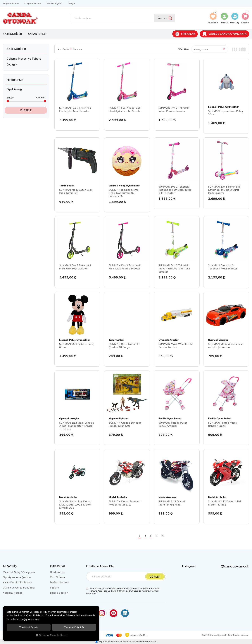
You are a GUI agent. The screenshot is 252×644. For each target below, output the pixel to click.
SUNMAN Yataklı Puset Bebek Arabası (172, 424)
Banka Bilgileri (54, 3)
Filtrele (26, 110)
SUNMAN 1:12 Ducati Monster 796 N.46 (171, 503)
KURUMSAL (58, 566)
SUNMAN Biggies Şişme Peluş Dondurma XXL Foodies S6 (124, 193)
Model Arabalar (68, 497)
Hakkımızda (57, 572)
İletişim (71, 3)
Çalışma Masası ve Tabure (24, 58)
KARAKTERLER (37, 34)
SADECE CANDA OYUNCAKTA (227, 33)
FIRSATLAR (188, 33)
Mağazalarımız (11, 3)
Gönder (155, 576)
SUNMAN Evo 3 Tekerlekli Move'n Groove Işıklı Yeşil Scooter (174, 268)
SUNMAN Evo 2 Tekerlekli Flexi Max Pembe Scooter (125, 267)
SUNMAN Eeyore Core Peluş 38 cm (225, 112)
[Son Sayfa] (163, 535)
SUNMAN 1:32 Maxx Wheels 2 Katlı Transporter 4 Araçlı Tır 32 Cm (76, 425)
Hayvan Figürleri (119, 418)
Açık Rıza (102, 590)
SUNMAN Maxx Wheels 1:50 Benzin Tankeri (175, 345)
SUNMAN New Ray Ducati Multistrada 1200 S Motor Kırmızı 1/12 (75, 504)
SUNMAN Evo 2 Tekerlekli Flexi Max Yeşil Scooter (75, 267)
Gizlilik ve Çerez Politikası (19, 587)
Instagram (215, 565)
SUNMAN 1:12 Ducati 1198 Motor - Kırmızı (224, 503)
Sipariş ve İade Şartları (17, 577)
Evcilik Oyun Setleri (170, 418)
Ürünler (12, 65)
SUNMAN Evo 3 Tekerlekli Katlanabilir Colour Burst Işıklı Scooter (224, 189)
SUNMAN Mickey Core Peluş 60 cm (76, 345)
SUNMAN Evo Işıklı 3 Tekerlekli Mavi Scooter (222, 267)
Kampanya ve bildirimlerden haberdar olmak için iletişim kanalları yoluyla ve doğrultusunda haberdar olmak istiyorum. (123, 590)
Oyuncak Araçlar (168, 340)
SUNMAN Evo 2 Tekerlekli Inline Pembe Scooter (174, 109)
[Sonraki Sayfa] (156, 535)
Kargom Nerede (32, 3)
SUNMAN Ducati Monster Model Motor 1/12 (124, 503)
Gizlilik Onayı (118, 590)
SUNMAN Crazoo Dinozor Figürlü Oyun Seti (125, 424)
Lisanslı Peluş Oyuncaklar (223, 106)
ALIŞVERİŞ (10, 566)
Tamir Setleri (67, 185)
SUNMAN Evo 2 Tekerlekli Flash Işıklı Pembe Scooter (125, 109)
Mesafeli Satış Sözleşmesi (19, 572)
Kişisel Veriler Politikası (17, 582)
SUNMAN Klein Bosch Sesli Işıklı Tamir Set (75, 191)
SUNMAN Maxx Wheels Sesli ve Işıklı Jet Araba (225, 345)
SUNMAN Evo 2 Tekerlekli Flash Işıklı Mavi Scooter (75, 109)
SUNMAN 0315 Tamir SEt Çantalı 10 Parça (124, 345)
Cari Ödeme (57, 577)
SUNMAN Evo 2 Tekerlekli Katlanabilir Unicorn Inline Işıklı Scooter (174, 189)
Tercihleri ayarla (28, 627)
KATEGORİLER (12, 34)
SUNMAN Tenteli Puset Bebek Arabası (222, 424)
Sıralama (183, 49)
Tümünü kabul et (74, 627)
